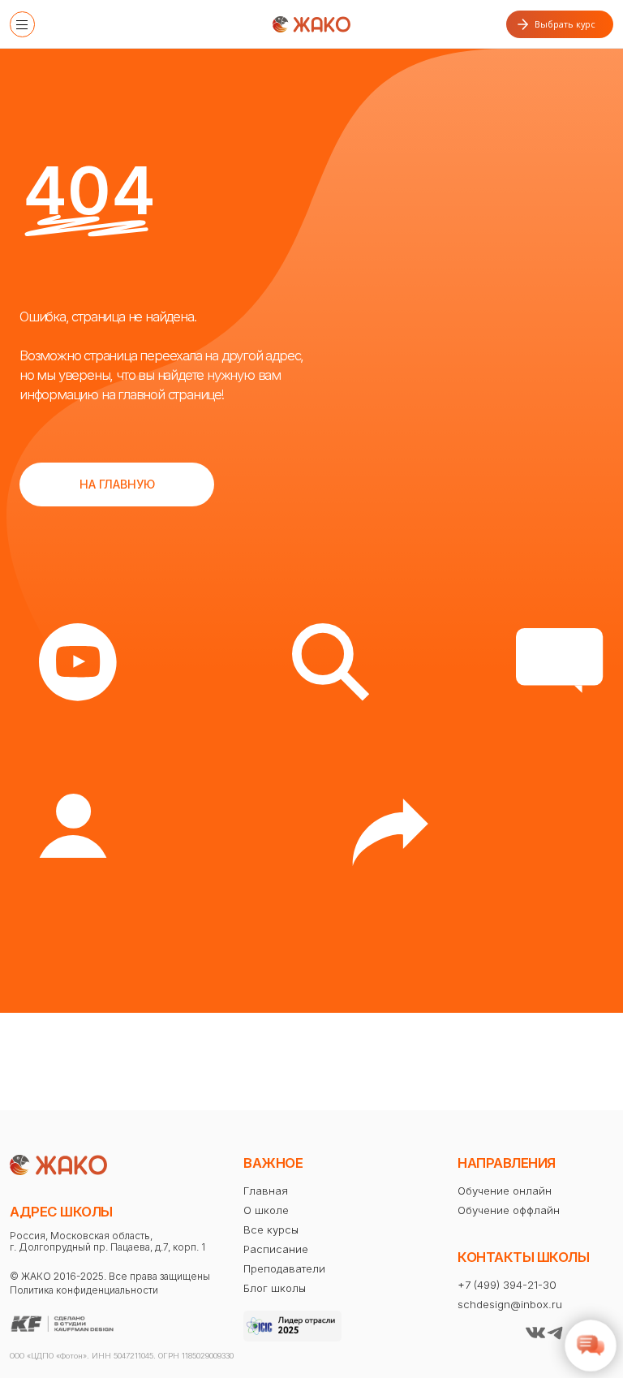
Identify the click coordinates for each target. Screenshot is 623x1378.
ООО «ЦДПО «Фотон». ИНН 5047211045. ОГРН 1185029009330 (122, 1355)
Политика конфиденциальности (84, 1290)
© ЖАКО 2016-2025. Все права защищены (110, 1276)
